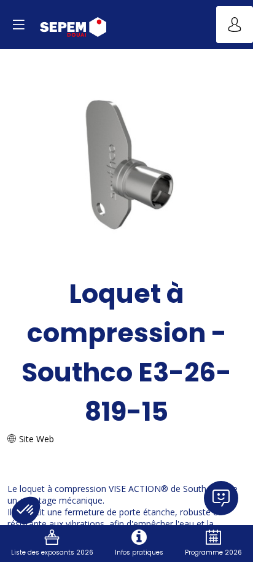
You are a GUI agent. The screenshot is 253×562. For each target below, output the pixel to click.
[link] (52, 543)
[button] (18, 24)
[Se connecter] (234, 24)
